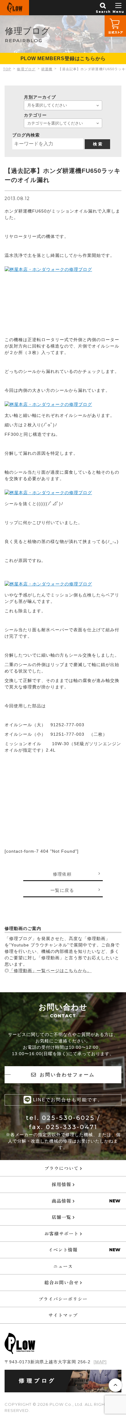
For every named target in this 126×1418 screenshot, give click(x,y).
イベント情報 (63, 1249)
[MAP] (100, 1361)
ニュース (63, 1266)
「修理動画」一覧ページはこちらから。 (50, 970)
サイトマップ (63, 1315)
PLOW (14, 7)
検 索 (97, 144)
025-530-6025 (68, 1117)
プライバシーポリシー (63, 1299)
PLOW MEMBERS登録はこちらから (63, 58)
